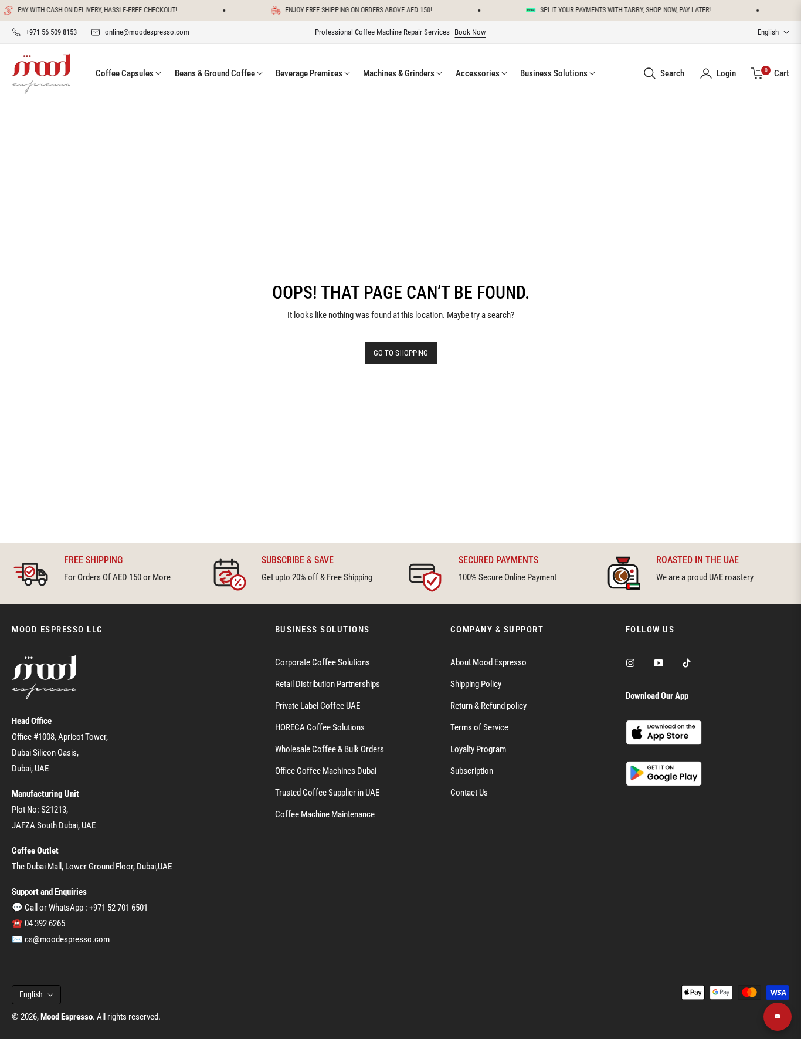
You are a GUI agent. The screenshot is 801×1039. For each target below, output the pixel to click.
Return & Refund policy (488, 705)
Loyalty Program (478, 749)
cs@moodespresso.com (67, 939)
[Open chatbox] (777, 1017)
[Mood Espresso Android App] (664, 772)
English (768, 32)
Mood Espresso (66, 1016)
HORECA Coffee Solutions (320, 727)
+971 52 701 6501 (118, 907)
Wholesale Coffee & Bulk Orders (329, 749)
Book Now (470, 32)
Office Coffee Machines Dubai (325, 771)
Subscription (471, 771)
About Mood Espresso (488, 662)
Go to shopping (401, 352)
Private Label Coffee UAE (317, 705)
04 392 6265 (45, 923)
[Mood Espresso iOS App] (664, 732)
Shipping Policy (475, 684)
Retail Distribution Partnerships (327, 684)
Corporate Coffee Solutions (322, 662)
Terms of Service (479, 727)
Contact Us (469, 792)
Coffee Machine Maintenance (325, 814)
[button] (663, 73)
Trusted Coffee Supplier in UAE (327, 792)
